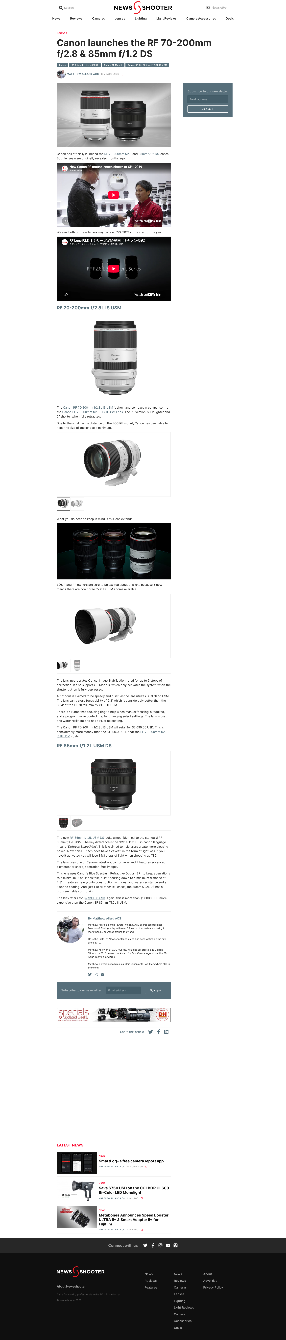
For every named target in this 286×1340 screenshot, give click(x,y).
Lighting (141, 18)
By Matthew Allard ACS (104, 918)
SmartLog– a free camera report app (131, 1161)
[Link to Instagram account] (160, 1245)
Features (151, 1287)
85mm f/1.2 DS (149, 154)
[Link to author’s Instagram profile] (96, 974)
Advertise (210, 1280)
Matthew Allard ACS (83, 74)
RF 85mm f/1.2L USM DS (85, 65)
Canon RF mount (113, 65)
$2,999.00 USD (94, 898)
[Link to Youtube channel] (168, 1245)
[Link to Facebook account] (153, 1245)
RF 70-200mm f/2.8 (118, 154)
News (56, 18)
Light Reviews (166, 18)
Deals (230, 18)
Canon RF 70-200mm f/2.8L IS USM (147, 65)
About (207, 1274)
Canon (62, 65)
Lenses (120, 18)
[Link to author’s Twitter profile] (90, 974)
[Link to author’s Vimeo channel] (102, 974)
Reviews (76, 18)
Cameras (98, 18)
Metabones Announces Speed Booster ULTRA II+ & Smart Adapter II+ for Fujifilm (133, 1219)
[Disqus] (114, 1091)
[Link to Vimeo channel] (175, 1245)
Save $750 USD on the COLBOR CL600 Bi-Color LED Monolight (134, 1190)
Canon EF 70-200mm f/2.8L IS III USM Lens (92, 412)
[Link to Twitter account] (145, 1245)
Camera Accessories (201, 18)
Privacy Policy (213, 1287)
